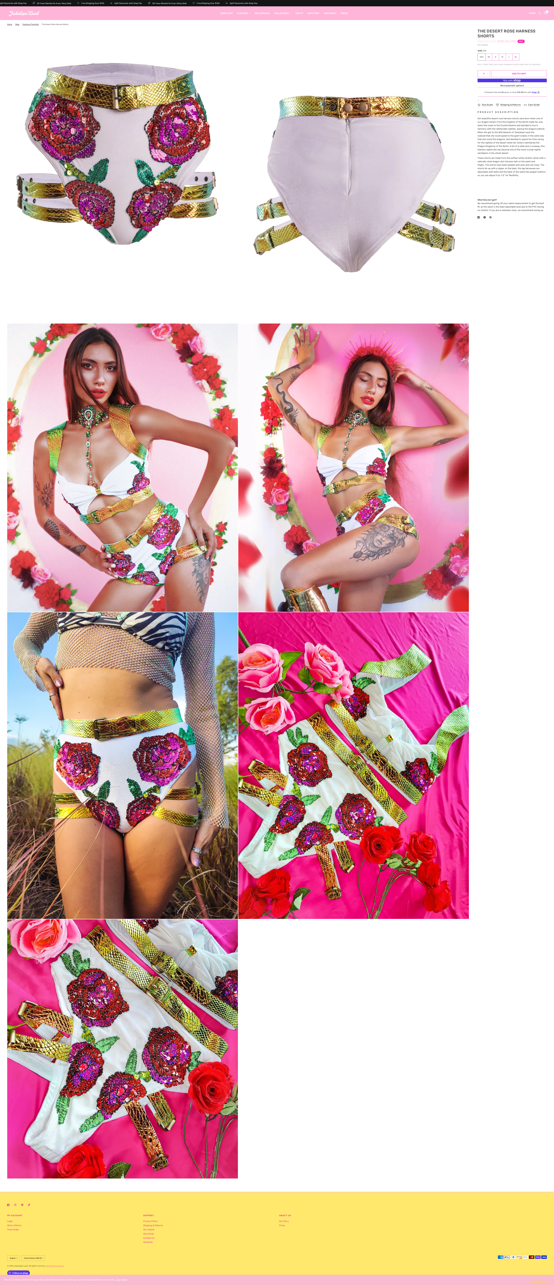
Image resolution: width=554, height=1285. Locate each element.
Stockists (148, 1242)
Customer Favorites (31, 24)
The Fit (299, 13)
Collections (281, 13)
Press (344, 13)
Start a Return (14, 1225)
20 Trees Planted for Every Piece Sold (97, 3)
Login (10, 1221)
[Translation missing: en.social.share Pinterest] (491, 217)
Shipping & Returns (153, 1225)
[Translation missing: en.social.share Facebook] (479, 217)
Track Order (13, 1229)
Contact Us (149, 1238)
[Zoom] (232, 35)
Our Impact (330, 13)
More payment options (512, 85)
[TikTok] (31, 1205)
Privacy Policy (150, 1221)
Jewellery (226, 13)
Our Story (313, 13)
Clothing (242, 13)
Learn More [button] (121, 1280)
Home (9, 24)
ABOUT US (285, 1216)
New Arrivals (262, 13)
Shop (17, 24)
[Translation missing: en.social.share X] (485, 217)
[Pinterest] (24, 1205)
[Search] (540, 13)
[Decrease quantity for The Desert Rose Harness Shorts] (480, 73)
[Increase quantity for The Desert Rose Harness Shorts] (488, 73)
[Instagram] (17, 1205)
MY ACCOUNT (15, 1216)
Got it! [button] (540, 1280)
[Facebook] (10, 1205)
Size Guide (148, 1233)
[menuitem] (226, 13)
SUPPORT (148, 1216)
